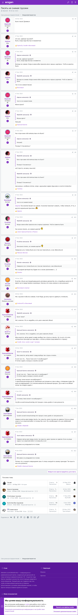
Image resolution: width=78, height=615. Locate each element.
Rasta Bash (10, 511)
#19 (75, 391)
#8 (75, 152)
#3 (75, 51)
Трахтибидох (66, 511)
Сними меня (13, 509)
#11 (75, 238)
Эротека (42, 575)
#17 (75, 348)
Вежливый (67, 491)
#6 (75, 111)
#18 (75, 367)
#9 (75, 195)
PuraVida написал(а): (23, 241)
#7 (75, 131)
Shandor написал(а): (23, 262)
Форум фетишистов (27, 491)
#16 (75, 326)
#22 (75, 450)
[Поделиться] (73, 19)
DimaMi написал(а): (23, 395)
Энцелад (67, 504)
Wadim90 (5, 11)
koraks (9, 491)
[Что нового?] (75, 2)
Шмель (9, 484)
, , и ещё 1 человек (28, 342)
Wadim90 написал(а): (23, 76)
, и (26, 45)
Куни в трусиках (12, 489)
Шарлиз (17, 206)
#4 (75, 72)
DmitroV (9, 504)
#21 (75, 432)
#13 (75, 278)
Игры (24, 511)
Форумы (42, 572)
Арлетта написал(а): (23, 351)
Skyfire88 (67, 497)
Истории (24, 484)
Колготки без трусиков (15, 503)
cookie (27, 604)
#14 (75, 294)
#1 (75, 19)
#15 (75, 309)
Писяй (9, 482)
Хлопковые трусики (14, 496)
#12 (75, 259)
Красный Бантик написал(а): (25, 330)
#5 (75, 94)
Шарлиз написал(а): (23, 55)
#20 (75, 408)
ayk (8, 498)
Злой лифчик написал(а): (24, 435)
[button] (3, 2)
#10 (75, 217)
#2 (75, 36)
